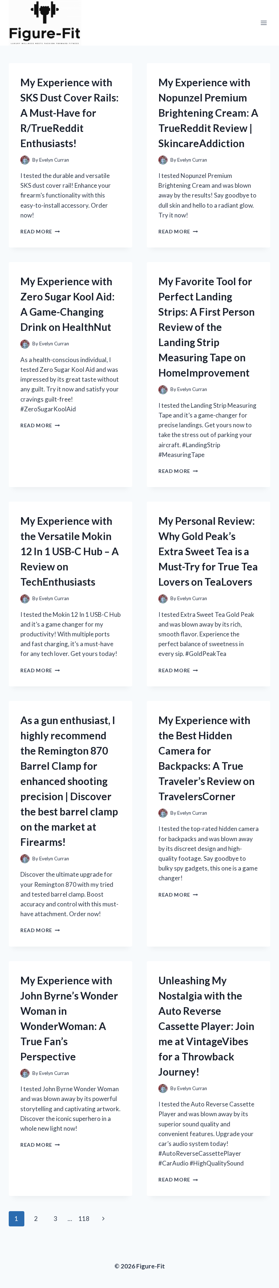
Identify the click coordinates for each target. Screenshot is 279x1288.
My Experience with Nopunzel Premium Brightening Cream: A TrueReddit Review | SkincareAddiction (208, 112)
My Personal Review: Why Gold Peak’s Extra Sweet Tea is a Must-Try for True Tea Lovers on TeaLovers (208, 551)
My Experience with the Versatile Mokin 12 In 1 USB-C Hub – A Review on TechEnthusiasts (69, 551)
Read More (40, 231)
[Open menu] (263, 22)
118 (83, 1218)
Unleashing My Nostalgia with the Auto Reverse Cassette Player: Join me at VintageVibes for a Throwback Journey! (206, 1026)
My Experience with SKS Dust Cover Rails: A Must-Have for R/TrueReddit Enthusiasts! (69, 112)
